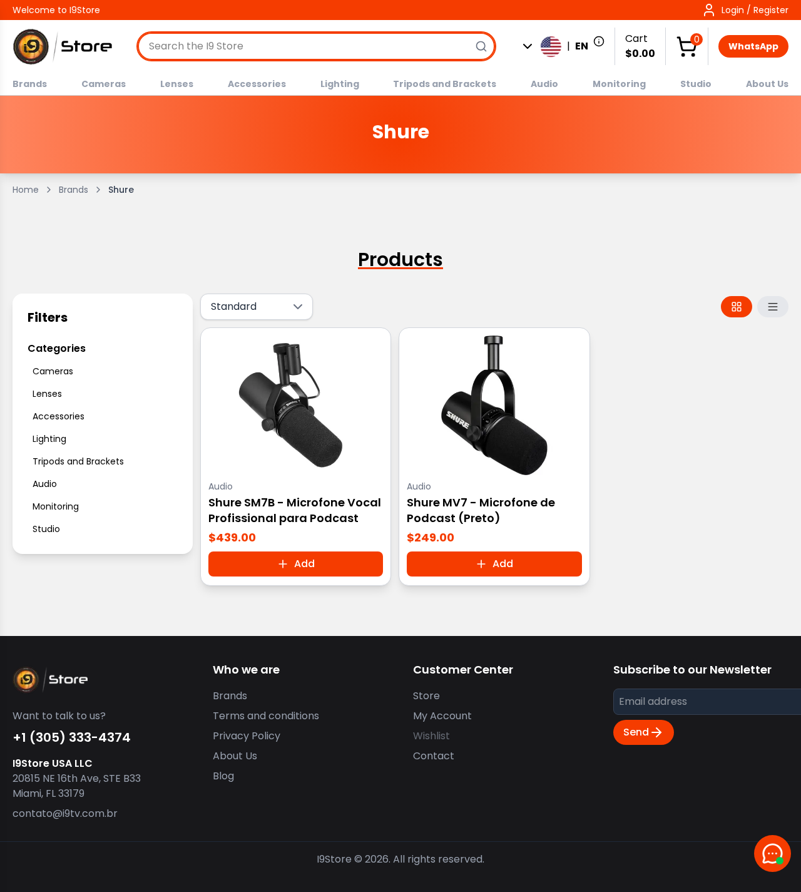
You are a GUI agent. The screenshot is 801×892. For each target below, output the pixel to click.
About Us (767, 84)
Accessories (257, 84)
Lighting (339, 84)
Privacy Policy (246, 736)
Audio (544, 84)
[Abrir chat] (772, 853)
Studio (696, 84)
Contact (433, 756)
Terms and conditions (266, 716)
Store (426, 696)
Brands (30, 84)
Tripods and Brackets (444, 84)
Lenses (176, 84)
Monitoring (619, 84)
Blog (223, 776)
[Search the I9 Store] (481, 46)
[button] (745, 10)
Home (26, 189)
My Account (442, 716)
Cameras (103, 84)
